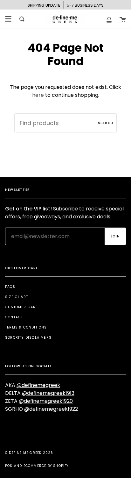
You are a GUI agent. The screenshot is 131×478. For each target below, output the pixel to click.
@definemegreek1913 (48, 393)
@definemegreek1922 (51, 409)
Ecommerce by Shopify (46, 465)
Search (105, 123)
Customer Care (21, 307)
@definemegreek (38, 385)
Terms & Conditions (26, 327)
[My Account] (109, 19)
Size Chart (16, 297)
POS (9, 465)
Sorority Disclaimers (28, 337)
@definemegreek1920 (46, 401)
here (38, 95)
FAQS (10, 286)
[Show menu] (8, 19)
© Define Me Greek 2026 (29, 452)
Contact (14, 317)
